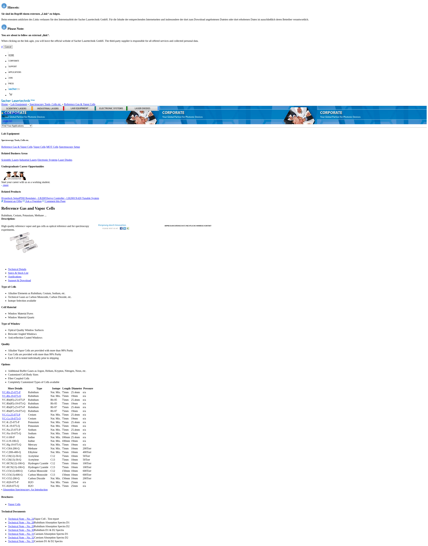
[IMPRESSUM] (169, 225)
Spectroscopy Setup (69, 146)
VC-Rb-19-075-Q (11, 396)
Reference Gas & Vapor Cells (79, 104)
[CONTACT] (207, 225)
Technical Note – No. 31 (21, 533)
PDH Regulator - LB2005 (33, 198)
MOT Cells (52, 146)
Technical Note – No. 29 (21, 526)
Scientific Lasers (10, 159)
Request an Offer (12, 201)
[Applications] (16, 72)
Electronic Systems (47, 159)
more (6, 185)
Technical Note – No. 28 (21, 522)
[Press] (12, 83)
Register (15, 113)
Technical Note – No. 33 (21, 541)
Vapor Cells (39, 146)
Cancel (8, 47)
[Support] (14, 66)
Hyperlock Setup (10, 198)
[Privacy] (180, 225)
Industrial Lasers (28, 159)
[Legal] (195, 225)
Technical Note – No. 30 (21, 530)
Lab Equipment (19, 104)
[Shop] (10, 95)
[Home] (12, 55)
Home (4, 104)
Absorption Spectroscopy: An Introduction (25, 489)
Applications (14, 276)
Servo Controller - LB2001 (61, 198)
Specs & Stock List (18, 272)
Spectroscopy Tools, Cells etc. (45, 104)
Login (6, 113)
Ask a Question (33, 201)
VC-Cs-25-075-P (11, 414)
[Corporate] (15, 61)
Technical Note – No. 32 (21, 537)
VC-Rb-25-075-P (11, 392)
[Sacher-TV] (14, 89)
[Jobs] (12, 78)
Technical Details (17, 269)
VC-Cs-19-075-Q (11, 418)
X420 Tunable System (87, 198)
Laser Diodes (65, 159)
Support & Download (19, 280)
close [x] (7, 120)
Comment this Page (55, 201)
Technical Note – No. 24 (21, 518)
